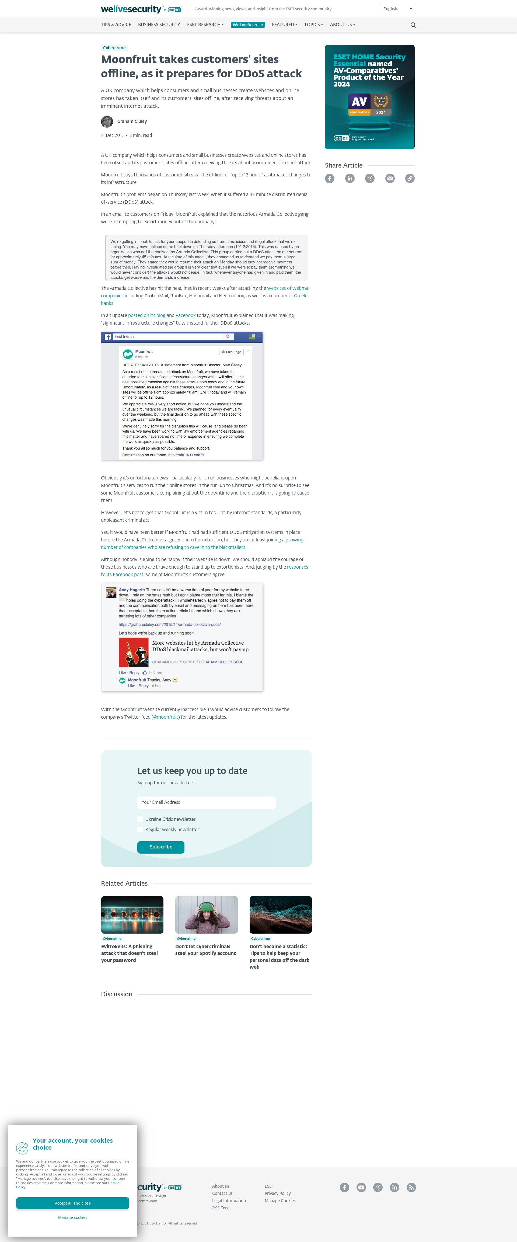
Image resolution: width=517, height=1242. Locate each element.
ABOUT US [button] (341, 25)
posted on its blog (147, 316)
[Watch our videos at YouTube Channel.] (361, 1187)
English (390, 9)
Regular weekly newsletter (172, 830)
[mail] (390, 178)
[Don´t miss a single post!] (411, 1187)
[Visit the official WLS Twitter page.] (378, 1187)
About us (220, 1186)
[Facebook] (329, 178)
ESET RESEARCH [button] (204, 25)
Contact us (222, 1194)
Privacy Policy (278, 1194)
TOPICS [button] (312, 25)
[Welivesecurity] (141, 1187)
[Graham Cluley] (109, 122)
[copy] (410, 178)
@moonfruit (165, 717)
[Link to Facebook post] (182, 642)
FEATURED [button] (283, 25)
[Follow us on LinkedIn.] (394, 1187)
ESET (269, 1186)
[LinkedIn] (350, 178)
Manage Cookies (280, 1201)
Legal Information (229, 1201)
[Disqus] (206, 1078)
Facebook (186, 316)
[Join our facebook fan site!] (344, 1187)
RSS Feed (221, 1208)
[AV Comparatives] (370, 100)
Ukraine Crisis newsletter (170, 819)
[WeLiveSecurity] (145, 9)
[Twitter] (370, 178)
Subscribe (161, 847)
